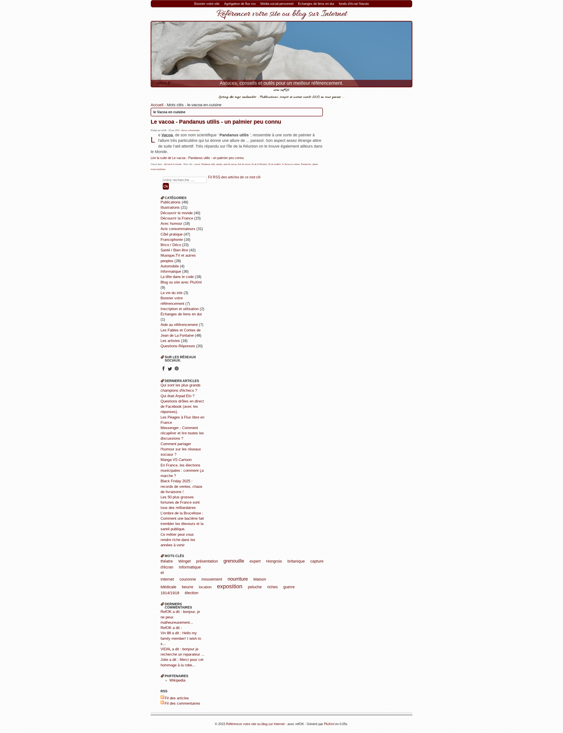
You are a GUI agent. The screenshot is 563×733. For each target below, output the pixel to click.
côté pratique (172, 234)
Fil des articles (177, 698)
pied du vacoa (230, 164)
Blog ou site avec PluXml (181, 282)
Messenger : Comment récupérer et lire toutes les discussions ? (182, 433)
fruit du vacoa (244, 164)
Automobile (170, 266)
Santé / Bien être (174, 250)
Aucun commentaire (190, 130)
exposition (229, 586)
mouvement (211, 579)
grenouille (233, 561)
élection (191, 593)
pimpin (219, 164)
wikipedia (177, 680)
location (205, 587)
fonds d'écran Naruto (354, 3)
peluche (255, 587)
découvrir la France (177, 218)
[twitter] (170, 370)
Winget (184, 561)
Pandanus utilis (208, 164)
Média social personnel (276, 3)
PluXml (329, 724)
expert (255, 561)
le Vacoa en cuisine (291, 164)
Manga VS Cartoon (176, 459)
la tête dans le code (177, 276)
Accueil (157, 105)
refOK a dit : (171, 627)
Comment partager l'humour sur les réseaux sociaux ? (181, 449)
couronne (187, 579)
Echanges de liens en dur (316, 3)
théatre (167, 561)
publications (171, 202)
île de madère (274, 164)
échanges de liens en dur (181, 314)
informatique (171, 271)
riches (272, 587)
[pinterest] (176, 370)
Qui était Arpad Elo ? (177, 396)
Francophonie (172, 239)
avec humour (171, 223)
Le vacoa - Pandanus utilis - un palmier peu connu (216, 122)
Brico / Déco (171, 245)
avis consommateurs (178, 229)
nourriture (238, 579)
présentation (207, 561)
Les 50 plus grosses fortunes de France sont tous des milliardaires (180, 502)
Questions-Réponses (178, 346)
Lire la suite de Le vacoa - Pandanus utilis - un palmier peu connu (197, 158)
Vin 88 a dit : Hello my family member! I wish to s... (181, 638)
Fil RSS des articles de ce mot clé (234, 177)
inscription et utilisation (180, 309)
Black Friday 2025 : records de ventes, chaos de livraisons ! (181, 486)
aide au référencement (179, 324)
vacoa (197, 164)
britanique (296, 561)
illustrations (170, 207)
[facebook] (163, 370)
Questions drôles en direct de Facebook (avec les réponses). (182, 406)
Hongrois (274, 561)
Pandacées (306, 164)
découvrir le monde (172, 164)
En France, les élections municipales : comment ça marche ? (182, 470)
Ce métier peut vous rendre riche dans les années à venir (178, 539)
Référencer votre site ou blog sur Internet (281, 14)
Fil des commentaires (182, 703)
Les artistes (170, 340)
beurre (187, 587)
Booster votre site (206, 3)
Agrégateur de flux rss (240, 3)
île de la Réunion (259, 164)
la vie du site (172, 293)
